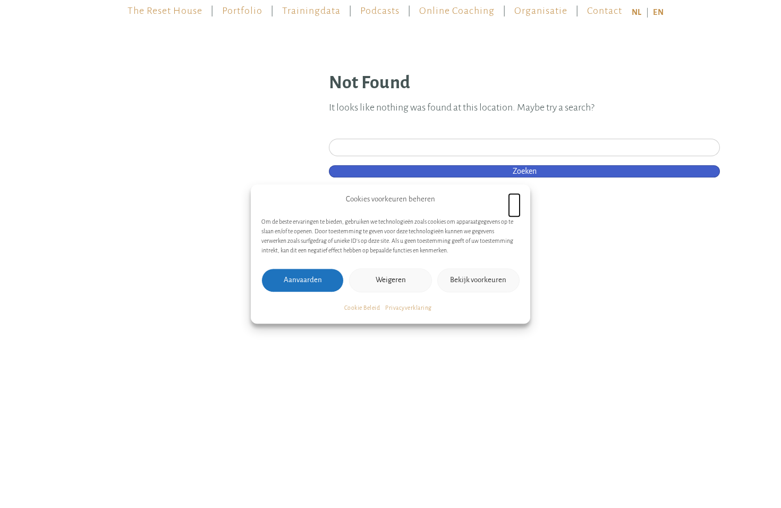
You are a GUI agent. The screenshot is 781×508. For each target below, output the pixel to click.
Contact (604, 8)
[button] (514, 199)
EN (658, 12)
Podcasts (380, 8)
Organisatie (540, 8)
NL (637, 12)
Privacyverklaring (408, 307)
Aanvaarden (303, 280)
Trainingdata (311, 8)
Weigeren (391, 280)
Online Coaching (457, 8)
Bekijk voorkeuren (478, 280)
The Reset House (165, 8)
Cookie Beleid (362, 307)
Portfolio (242, 8)
